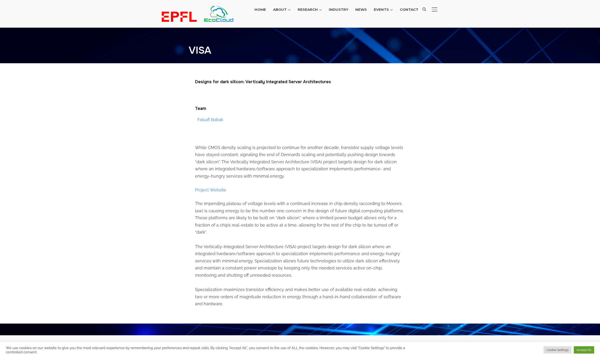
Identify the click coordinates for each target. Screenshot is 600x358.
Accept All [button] (584, 350)
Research (308, 9)
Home (260, 9)
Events (381, 9)
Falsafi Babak (210, 119)
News (361, 9)
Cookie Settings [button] (557, 350)
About (280, 9)
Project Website (210, 189)
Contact (409, 9)
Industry (338, 9)
